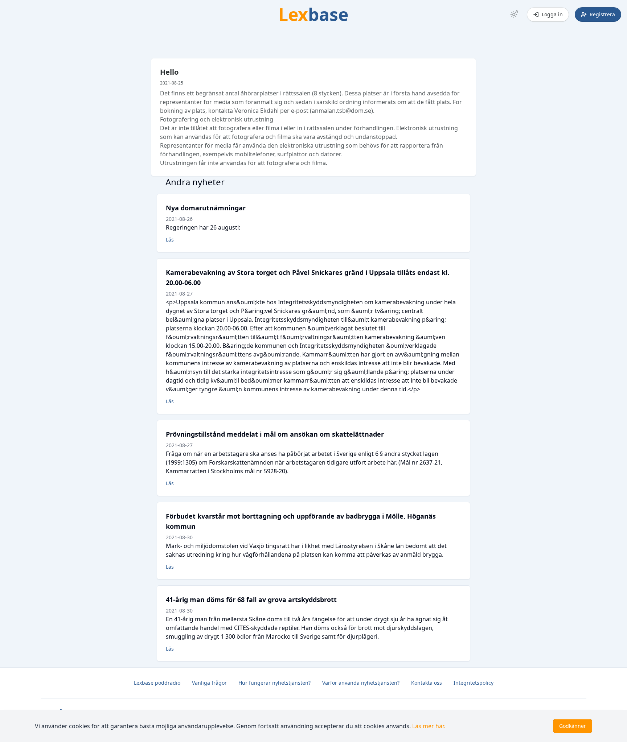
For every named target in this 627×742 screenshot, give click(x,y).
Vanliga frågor (209, 682)
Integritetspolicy (473, 682)
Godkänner (572, 725)
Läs (170, 239)
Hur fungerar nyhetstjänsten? (274, 682)
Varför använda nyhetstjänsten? (360, 682)
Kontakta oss (426, 682)
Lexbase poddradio (157, 682)
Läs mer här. (428, 726)
